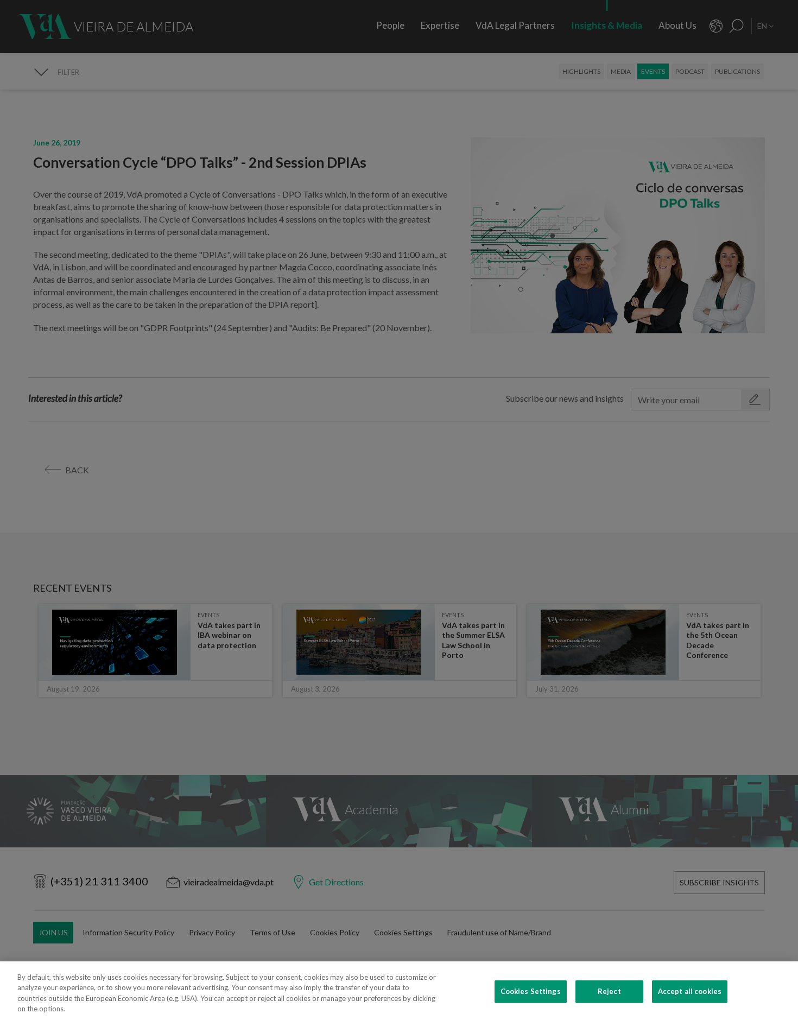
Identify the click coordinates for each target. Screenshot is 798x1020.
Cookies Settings (531, 991)
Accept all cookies (689, 991)
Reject (609, 991)
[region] (399, 990)
